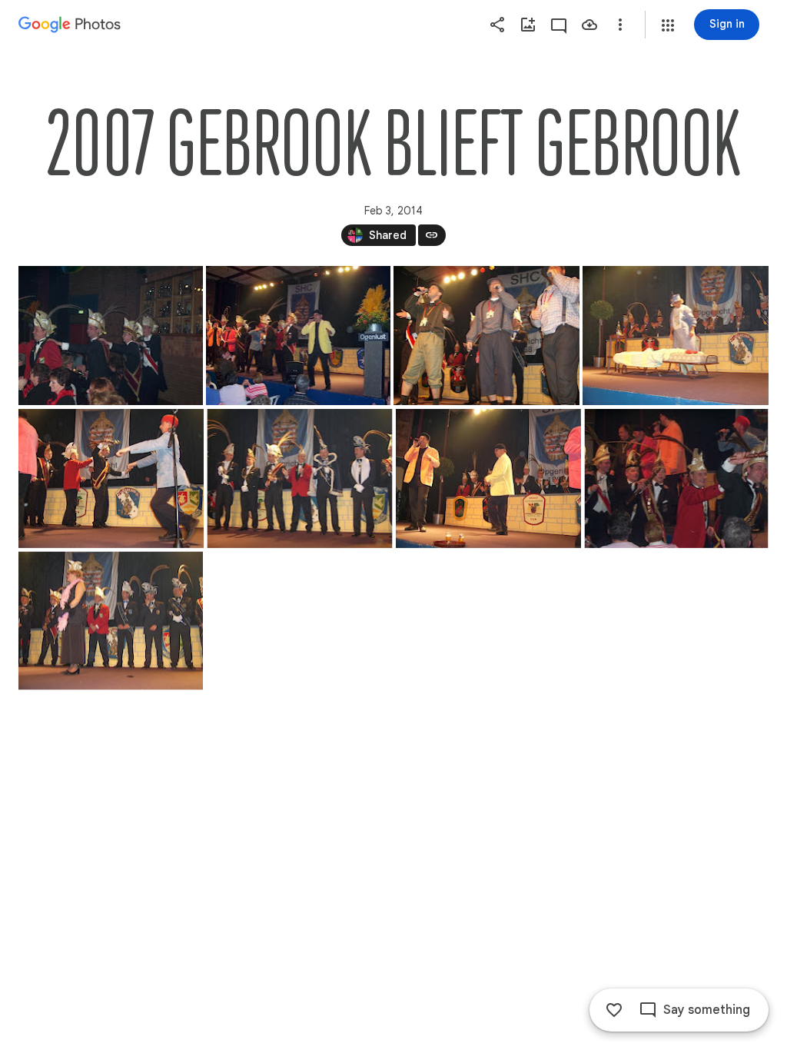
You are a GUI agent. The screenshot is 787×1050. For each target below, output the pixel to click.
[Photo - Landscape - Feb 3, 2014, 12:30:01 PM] (488, 478)
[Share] (497, 24)
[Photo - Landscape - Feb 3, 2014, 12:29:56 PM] (676, 335)
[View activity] (558, 24)
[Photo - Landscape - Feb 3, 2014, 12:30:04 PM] (677, 478)
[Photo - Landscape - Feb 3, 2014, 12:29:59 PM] (111, 478)
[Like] (614, 1010)
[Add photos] (528, 24)
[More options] (620, 24)
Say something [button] (706, 1010)
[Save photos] (589, 24)
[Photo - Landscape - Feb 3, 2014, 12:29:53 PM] (110, 335)
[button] (668, 25)
